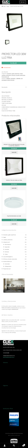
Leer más (14, 152)
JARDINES (18, 78)
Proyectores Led (5, 76)
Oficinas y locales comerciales (18, 75)
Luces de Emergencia (8, 256)
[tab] (14, 87)
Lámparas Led (6, 242)
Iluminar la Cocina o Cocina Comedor (12, 291)
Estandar (7, 249)
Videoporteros (8, 266)
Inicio (4, 6)
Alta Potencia (8, 244)
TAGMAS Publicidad (15, 435)
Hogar (8, 6)
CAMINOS (8, 78)
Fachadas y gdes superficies (13, 73)
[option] (7, 42)
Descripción (4, 87)
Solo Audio (7, 264)
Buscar (14, 445)
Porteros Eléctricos (7, 261)
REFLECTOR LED (10, 80)
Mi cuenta (4, 445)
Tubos (6, 254)
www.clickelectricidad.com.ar (8, 357)
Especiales (7, 247)
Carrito (21, 444)
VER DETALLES (15, 309)
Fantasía (7, 251)
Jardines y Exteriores (6, 75)
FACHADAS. (13, 78)
